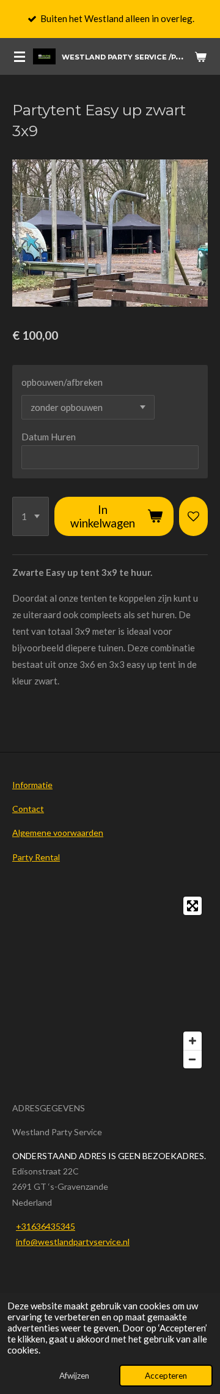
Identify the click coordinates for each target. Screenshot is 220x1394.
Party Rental (36, 857)
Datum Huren (48, 436)
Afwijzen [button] (74, 1376)
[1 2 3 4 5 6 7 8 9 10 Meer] (30, 516)
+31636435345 (45, 1226)
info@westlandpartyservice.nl (73, 1241)
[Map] (110, 982)
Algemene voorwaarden (57, 832)
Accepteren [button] (166, 1376)
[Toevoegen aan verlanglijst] (193, 516)
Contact (28, 808)
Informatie (32, 784)
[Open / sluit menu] (19, 56)
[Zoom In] (192, 1041)
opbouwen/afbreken (62, 382)
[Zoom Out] (192, 1059)
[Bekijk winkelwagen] (200, 56)
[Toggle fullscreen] (192, 906)
